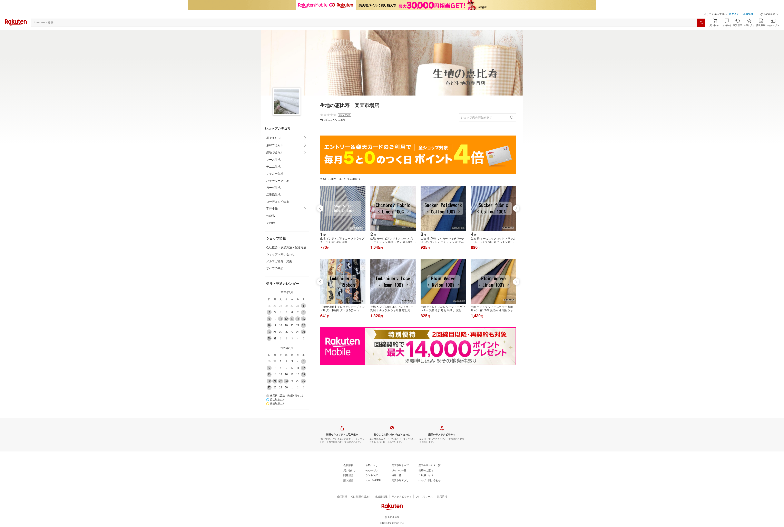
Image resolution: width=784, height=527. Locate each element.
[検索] (701, 23)
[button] (769, 14)
